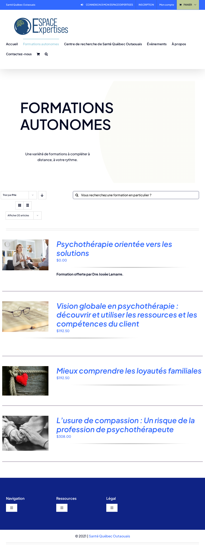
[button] (46, 54)
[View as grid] (19, 205)
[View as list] (27, 205)
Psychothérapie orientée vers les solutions (114, 248)
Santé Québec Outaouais (109, 536)
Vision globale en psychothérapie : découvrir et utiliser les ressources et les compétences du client (126, 314)
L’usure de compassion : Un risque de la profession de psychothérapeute (125, 425)
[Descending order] (42, 195)
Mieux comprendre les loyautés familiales (129, 370)
